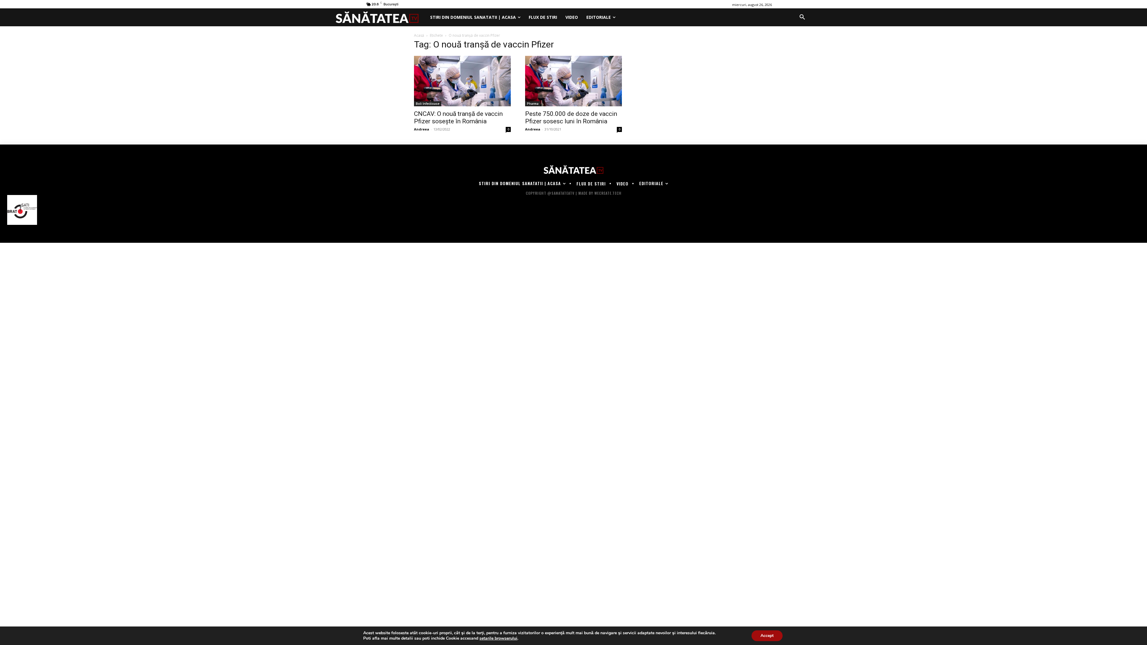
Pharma (533, 104)
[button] (802, 17)
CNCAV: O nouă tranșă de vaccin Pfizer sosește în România (458, 117)
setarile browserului (498, 638)
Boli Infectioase (427, 104)
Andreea (421, 129)
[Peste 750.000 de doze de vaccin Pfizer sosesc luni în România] (573, 81)
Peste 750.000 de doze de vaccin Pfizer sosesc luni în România (571, 117)
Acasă (419, 35)
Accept (767, 635)
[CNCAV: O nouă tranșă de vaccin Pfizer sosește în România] (462, 81)
